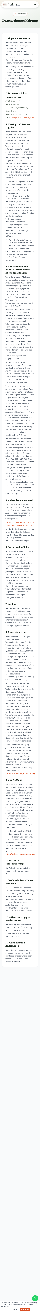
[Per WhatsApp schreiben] (35, 1298)
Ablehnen (14, 1309)
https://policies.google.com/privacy (20, 773)
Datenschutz (5, 1306)
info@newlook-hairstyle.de (22, 117)
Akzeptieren (25, 1309)
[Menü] (35, 4)
